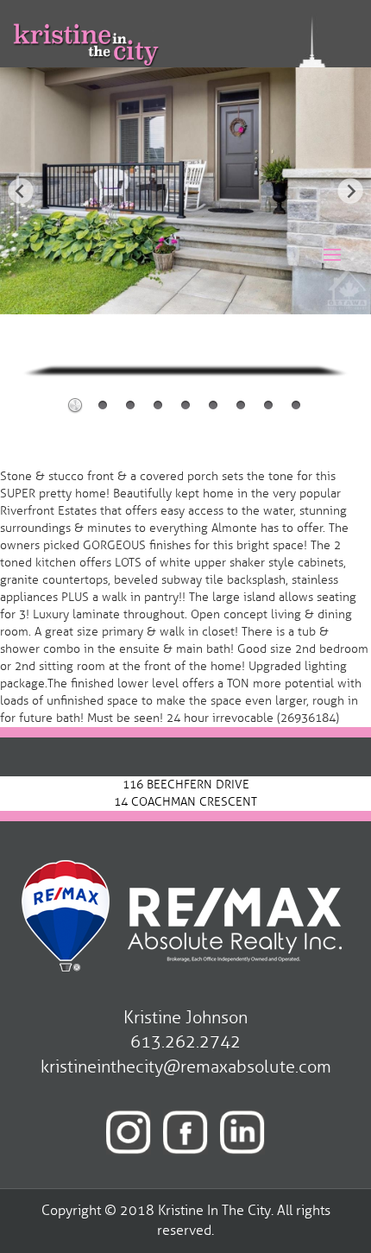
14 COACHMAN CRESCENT (185, 801)
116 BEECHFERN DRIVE (186, 784)
